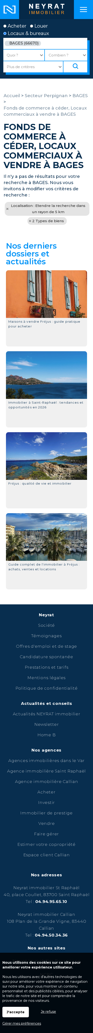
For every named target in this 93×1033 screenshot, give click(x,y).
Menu (83, 9)
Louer (40, 26)
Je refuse (48, 1011)
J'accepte (16, 1012)
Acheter (16, 26)
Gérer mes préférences (21, 1023)
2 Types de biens (48, 221)
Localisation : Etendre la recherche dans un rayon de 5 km (48, 208)
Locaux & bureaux (27, 33)
